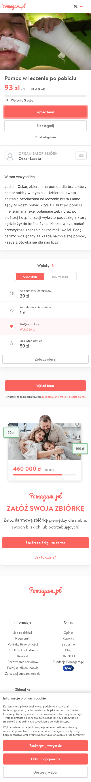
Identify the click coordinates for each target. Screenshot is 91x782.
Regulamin (22, 638)
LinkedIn (53, 601)
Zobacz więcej (45, 359)
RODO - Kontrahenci (23, 650)
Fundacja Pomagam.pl (68, 662)
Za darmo (68, 644)
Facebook (8, 601)
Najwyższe (60, 277)
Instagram (38, 601)
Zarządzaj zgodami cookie (22, 673)
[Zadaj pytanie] (81, 155)
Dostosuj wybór (45, 772)
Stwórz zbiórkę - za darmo (46, 542)
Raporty (68, 638)
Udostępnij (45, 125)
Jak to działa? (45, 557)
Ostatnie (30, 277)
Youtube (82, 601)
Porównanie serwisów (23, 662)
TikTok (67, 601)
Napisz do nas (77, 397)
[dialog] (45, 737)
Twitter (23, 601)
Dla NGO (68, 656)
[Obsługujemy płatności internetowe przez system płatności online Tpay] (68, 668)
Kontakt (22, 656)
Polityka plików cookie (23, 668)
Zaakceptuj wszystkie (45, 745)
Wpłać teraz (45, 112)
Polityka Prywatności (23, 644)
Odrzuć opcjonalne (45, 759)
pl (76, 6)
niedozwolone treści (54, 397)
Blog (68, 650)
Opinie (68, 632)
